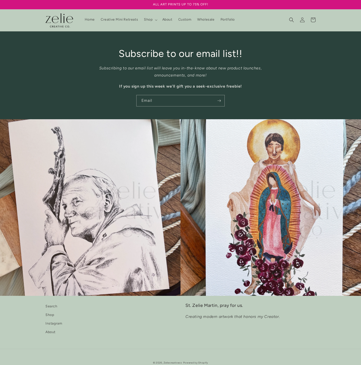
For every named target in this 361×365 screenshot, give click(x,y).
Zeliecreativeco (173, 362)
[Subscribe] (219, 100)
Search (51, 306)
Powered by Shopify (195, 362)
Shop (49, 315)
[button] (150, 19)
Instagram (53, 323)
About (50, 332)
